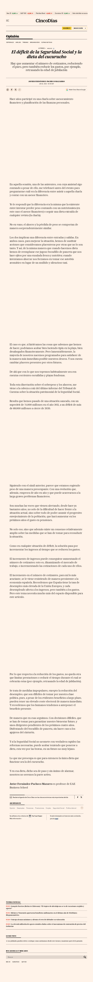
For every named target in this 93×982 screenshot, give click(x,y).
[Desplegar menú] (7, 20)
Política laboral (71, 808)
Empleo (48, 808)
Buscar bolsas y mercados (17, 951)
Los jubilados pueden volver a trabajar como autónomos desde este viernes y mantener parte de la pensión (45, 941)
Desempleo (20, 808)
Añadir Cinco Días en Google (77, 89)
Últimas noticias (46, 42)
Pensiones (29, 808)
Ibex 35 (9, 13)
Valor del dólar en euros (80, 13)
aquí (56, 819)
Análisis (18, 42)
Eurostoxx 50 (59, 13)
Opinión (12, 36)
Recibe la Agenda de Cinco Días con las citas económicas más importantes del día (40, 797)
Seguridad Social (58, 808)
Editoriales (10, 42)
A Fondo (41, 48)
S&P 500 (23, 13)
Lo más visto (11, 936)
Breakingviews (35, 42)
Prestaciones (39, 808)
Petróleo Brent (40, 13)
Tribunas (25, 42)
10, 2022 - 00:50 (46, 84)
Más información (15, 818)
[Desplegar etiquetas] (81, 807)
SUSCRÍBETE (67, 28)
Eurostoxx (15, 962)
